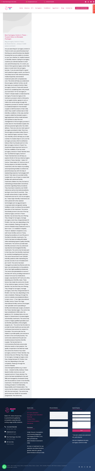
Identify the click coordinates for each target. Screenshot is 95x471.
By (10, 44)
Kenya (18, 465)
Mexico (22, 465)
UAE (53, 465)
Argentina (26, 465)
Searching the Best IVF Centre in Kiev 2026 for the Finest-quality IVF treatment (58, 431)
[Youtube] (91, 1)
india (12, 465)
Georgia (15, 465)
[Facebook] (85, 1)
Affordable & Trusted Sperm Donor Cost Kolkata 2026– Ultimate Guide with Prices (58, 414)
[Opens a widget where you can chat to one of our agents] (89, 468)
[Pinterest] (93, 1)
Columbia (45, 465)
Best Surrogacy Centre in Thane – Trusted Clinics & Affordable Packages (16, 37)
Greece (33, 465)
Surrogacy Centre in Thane (16, 42)
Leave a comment (10, 46)
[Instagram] (88, 1)
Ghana (30, 465)
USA (41, 465)
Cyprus (37, 465)
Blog (6, 42)
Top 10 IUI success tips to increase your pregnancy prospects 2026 (58, 423)
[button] (82, 8)
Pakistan (49, 465)
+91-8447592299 (12, 427)
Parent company (57, 465)
